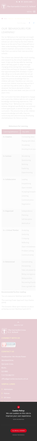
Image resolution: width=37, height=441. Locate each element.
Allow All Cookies (18, 431)
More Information (18, 419)
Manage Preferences (18, 435)
